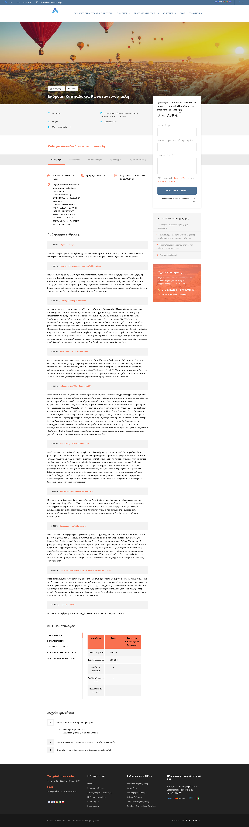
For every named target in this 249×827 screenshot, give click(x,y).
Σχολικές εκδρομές (95, 788)
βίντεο (73, 89)
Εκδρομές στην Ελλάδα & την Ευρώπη (93, 13)
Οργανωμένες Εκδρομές (138, 801)
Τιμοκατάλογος (95, 159)
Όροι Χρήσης (93, 801)
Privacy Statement (166, 181)
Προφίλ (90, 783)
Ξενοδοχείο (74, 159)
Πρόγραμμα (115, 159)
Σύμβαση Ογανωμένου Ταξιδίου (141, 806)
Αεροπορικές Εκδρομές (137, 783)
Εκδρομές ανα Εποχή (145, 13)
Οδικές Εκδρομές (134, 797)
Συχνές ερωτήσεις (137, 159)
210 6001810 (25, 2)
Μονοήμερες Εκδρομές (137, 792)
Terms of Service (182, 178)
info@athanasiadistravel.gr (51, 2)
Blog (182, 13)
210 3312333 (14, 2)
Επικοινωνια (195, 13)
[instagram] (243, 2)
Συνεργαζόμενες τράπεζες (99, 792)
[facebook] (239, 2)
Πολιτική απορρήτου (96, 797)
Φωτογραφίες (58, 89)
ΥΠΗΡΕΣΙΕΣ (168, 13)
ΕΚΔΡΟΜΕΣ (122, 13)
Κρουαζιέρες (133, 788)
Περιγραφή (56, 159)
